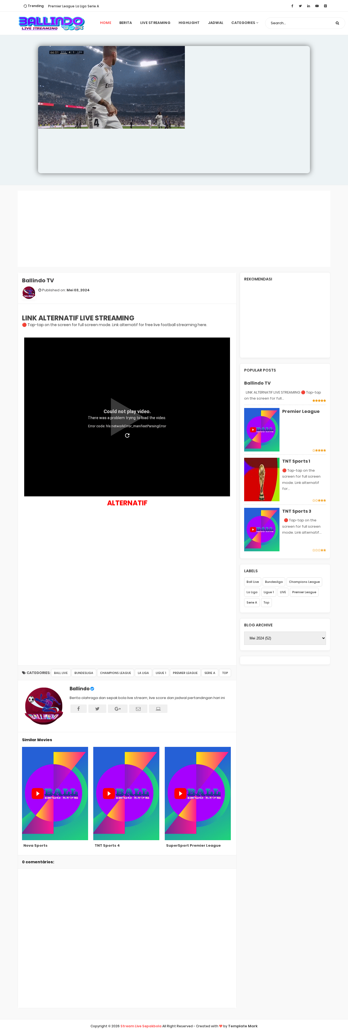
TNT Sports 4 (107, 845)
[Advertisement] (174, 229)
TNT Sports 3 (296, 511)
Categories (243, 22)
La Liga (81, 6)
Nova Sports (35, 845)
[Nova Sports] (55, 793)
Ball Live (61, 673)
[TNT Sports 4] (126, 793)
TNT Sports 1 (296, 461)
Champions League (115, 673)
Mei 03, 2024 (78, 290)
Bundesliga (83, 673)
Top (225, 673)
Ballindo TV (257, 383)
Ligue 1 (161, 673)
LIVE (283, 592)
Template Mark (243, 1026)
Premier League (61, 6)
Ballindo (79, 688)
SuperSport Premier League (193, 845)
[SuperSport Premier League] (198, 793)
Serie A (93, 6)
